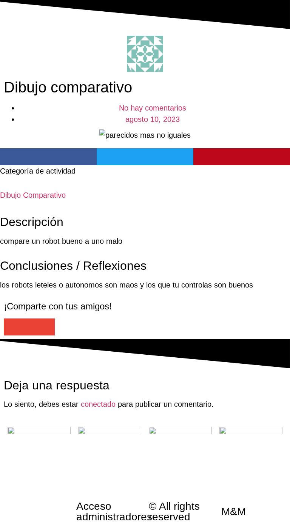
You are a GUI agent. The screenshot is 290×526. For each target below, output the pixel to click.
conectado (98, 404)
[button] (48, 156)
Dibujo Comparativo (33, 195)
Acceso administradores (114, 511)
